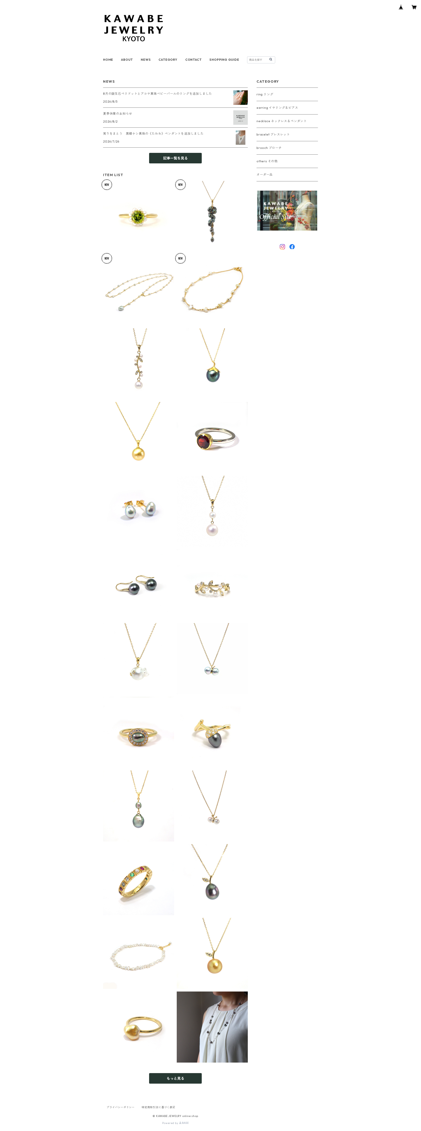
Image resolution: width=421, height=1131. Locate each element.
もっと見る (175, 1078)
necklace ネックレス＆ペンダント (282, 121)
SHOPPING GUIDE (224, 60)
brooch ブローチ (269, 148)
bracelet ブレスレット (273, 134)
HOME (108, 60)
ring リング (265, 94)
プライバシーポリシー (121, 1107)
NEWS (146, 60)
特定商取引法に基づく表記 (158, 1107)
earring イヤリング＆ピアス (277, 108)
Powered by (170, 1123)
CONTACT (193, 60)
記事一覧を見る (175, 158)
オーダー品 (265, 175)
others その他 (267, 161)
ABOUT (127, 60)
